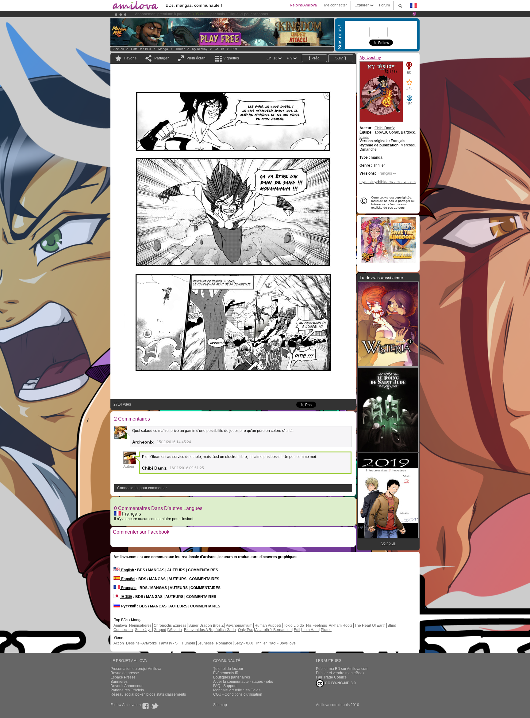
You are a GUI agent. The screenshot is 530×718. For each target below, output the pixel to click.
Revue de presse (124, 673)
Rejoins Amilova (303, 5)
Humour (188, 643)
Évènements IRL (227, 673)
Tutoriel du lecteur (228, 669)
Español (127, 579)
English (127, 570)
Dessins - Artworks (141, 643)
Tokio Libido (294, 625)
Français (131, 513)
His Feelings (316, 625)
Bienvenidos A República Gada (210, 630)
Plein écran (195, 58)
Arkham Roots (340, 625)
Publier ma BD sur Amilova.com (342, 669)
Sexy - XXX (243, 643)
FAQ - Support (224, 686)
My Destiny (200, 49)
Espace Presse (123, 677)
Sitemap (220, 705)
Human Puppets (268, 625)
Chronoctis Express (170, 625)
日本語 (126, 597)
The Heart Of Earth (370, 625)
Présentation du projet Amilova (135, 669)
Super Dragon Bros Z (206, 625)
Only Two (245, 630)
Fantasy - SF (169, 643)
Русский (128, 606)
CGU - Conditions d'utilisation (237, 694)
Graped (160, 630)
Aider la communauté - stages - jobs (243, 681)
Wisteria (175, 630)
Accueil (118, 49)
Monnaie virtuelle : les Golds (236, 690)
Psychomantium (239, 625)
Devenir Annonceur (126, 686)
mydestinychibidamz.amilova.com (387, 182)
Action (118, 643)
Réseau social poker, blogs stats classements (148, 694)
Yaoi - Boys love (282, 643)
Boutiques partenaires (231, 677)
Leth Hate (310, 630)
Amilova (120, 625)
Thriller (180, 49)
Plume (326, 630)
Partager (161, 58)
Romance (224, 643)
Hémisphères (140, 625)
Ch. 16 (219, 49)
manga (163, 49)
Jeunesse (206, 643)
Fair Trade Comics (331, 677)
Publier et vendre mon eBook (340, 673)
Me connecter (335, 5)
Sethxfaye (143, 630)
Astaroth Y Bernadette (273, 630)
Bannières (119, 681)
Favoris (130, 58)
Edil (297, 630)
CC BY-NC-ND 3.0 (340, 683)
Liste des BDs (141, 49)
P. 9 (234, 49)
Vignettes (231, 58)
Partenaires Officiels (127, 690)
